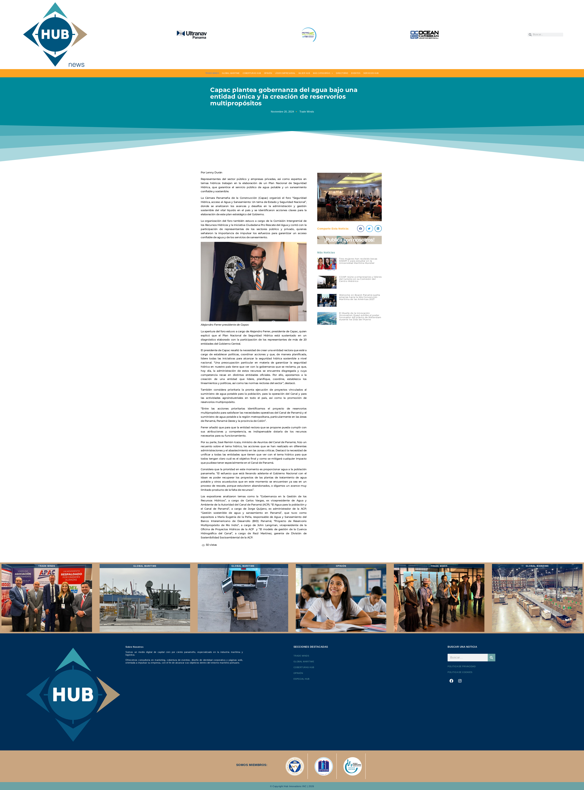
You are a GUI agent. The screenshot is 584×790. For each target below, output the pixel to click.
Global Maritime (304, 661)
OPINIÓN (268, 73)
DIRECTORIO (342, 73)
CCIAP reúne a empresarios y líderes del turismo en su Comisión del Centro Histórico (360, 279)
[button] (360, 228)
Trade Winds (306, 111)
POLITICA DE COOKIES (460, 672)
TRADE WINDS (212, 73)
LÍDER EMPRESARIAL (285, 73)
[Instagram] (460, 681)
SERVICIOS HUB (371, 73)
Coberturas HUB (304, 667)
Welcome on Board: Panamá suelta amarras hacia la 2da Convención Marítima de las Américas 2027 (359, 297)
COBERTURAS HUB (252, 73)
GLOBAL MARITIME (231, 73)
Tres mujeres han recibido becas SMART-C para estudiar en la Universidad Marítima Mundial (358, 260)
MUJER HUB (304, 73)
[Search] (491, 657)
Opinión (298, 673)
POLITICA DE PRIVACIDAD (462, 666)
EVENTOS (355, 73)
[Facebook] (451, 681)
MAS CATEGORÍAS (321, 73)
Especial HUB (301, 679)
